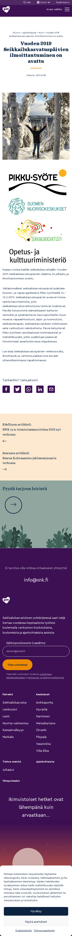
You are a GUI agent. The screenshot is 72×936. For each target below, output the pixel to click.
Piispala (41, 737)
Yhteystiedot (11, 781)
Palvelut (7, 694)
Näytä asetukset (36, 921)
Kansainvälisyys (13, 730)
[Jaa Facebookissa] (6, 390)
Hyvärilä (41, 709)
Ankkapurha (44, 702)
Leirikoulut (9, 709)
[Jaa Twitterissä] (17, 390)
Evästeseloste (24, 930)
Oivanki (41, 730)
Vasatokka (43, 743)
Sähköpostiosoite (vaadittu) (25, 643)
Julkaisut (8, 769)
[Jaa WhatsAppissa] (28, 390)
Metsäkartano (45, 723)
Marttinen (43, 716)
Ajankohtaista (45, 761)
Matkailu (8, 737)
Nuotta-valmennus (15, 723)
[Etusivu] (6, 9)
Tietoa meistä (11, 761)
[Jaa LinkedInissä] (40, 390)
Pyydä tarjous (63, 2)
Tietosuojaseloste (44, 930)
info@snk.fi (36, 580)
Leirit (6, 716)
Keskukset (43, 694)
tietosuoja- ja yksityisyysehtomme (46, 678)
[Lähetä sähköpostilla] (51, 390)
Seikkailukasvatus (14, 702)
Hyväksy (36, 911)
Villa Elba (42, 750)
